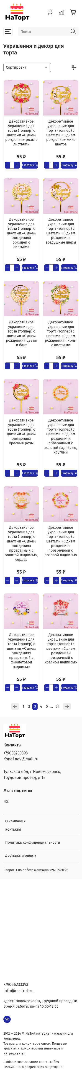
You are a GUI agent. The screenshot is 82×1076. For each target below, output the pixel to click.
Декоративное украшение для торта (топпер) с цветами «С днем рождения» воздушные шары (61, 230)
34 (57, 706)
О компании (15, 821)
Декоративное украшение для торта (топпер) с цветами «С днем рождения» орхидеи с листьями (21, 233)
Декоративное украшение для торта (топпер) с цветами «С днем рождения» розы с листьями (21, 132)
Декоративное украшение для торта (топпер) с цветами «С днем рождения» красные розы (21, 431)
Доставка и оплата (20, 855)
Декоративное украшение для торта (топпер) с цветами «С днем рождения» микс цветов (60, 132)
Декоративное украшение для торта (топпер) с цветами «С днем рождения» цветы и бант (21, 333)
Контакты (13, 829)
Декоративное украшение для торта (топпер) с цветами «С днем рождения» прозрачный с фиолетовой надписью (21, 651)
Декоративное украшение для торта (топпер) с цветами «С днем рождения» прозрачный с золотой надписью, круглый (60, 436)
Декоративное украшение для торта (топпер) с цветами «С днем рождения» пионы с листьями (61, 333)
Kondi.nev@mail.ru (20, 759)
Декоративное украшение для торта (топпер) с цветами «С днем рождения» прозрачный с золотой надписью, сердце (21, 543)
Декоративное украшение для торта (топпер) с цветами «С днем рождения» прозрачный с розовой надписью (60, 541)
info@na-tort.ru (18, 990)
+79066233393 (15, 753)
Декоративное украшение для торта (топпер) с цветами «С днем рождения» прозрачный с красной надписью (61, 648)
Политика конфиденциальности (32, 842)
